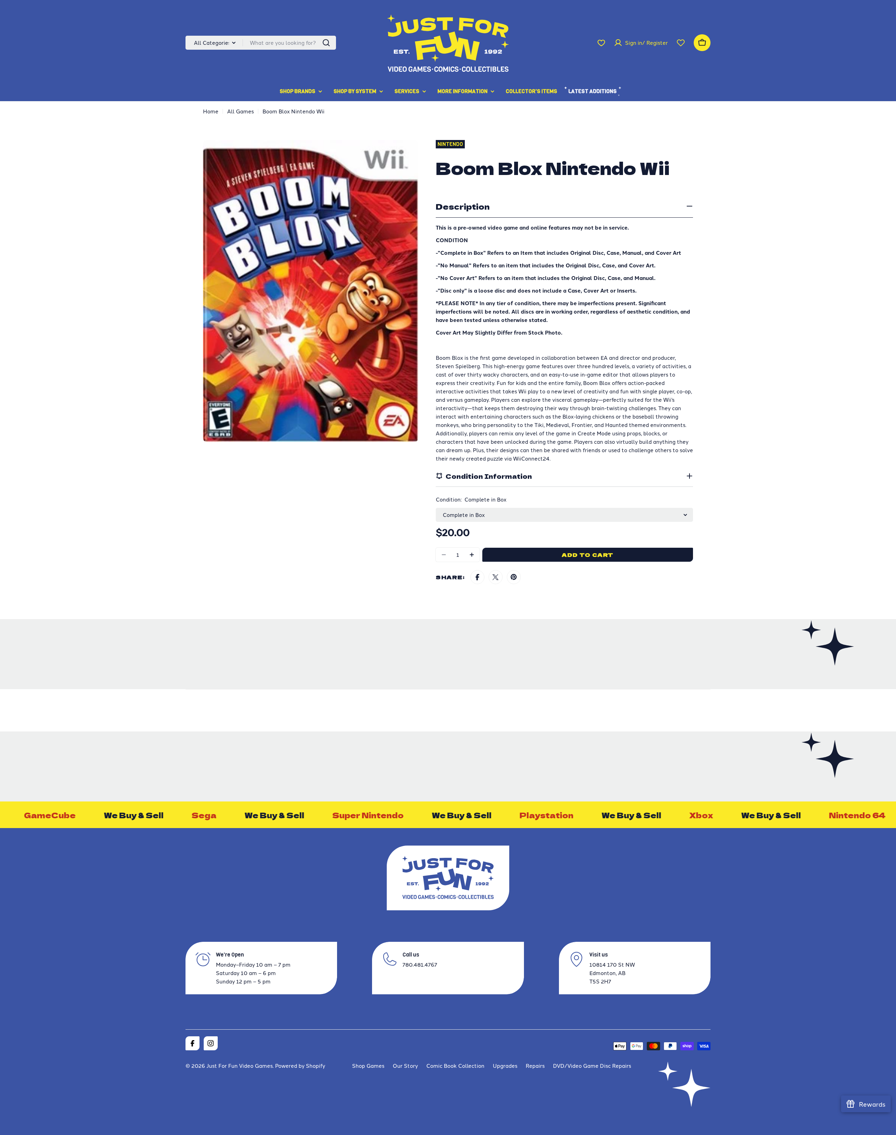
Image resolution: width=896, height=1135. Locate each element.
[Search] (326, 42)
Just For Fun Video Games (239, 1065)
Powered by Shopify (300, 1065)
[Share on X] (496, 577)
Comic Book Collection (455, 1065)
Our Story (405, 1065)
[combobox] (261, 43)
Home (210, 111)
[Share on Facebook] (477, 577)
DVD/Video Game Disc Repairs (592, 1065)
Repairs (535, 1065)
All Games (240, 111)
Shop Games (368, 1065)
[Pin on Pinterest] (514, 577)
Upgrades (505, 1065)
